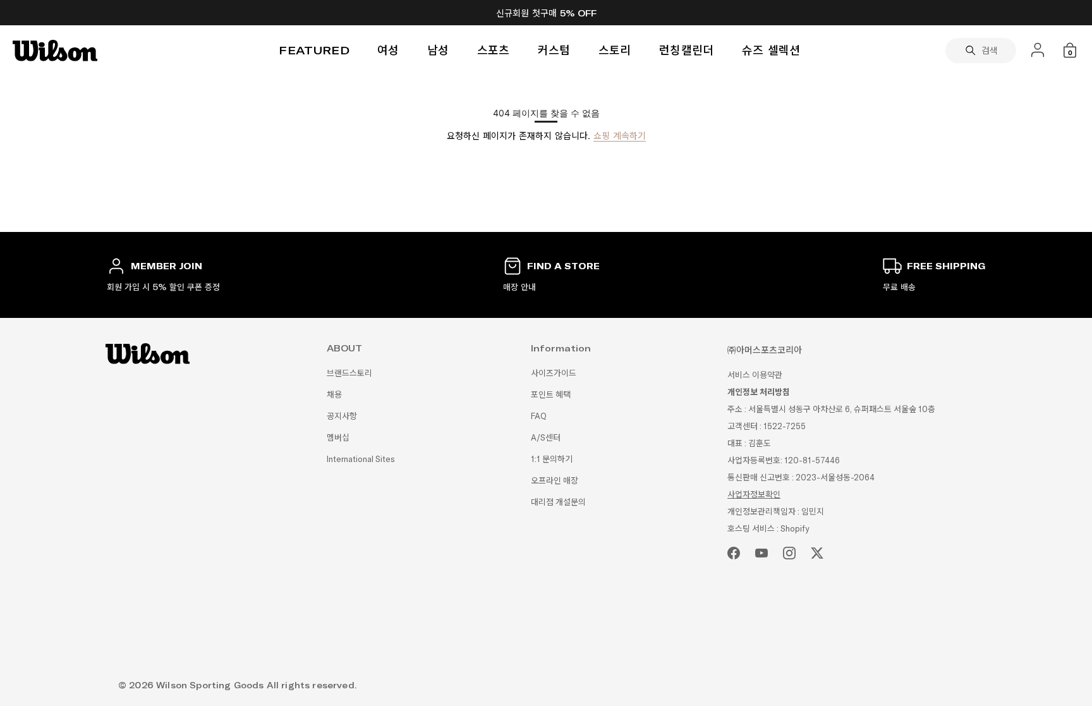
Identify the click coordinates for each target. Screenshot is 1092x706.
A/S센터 (546, 437)
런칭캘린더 (686, 50)
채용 (334, 394)
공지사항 (342, 416)
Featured (314, 50)
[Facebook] (733, 553)
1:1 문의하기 (552, 459)
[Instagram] (789, 553)
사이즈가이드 (553, 373)
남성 (438, 50)
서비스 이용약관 (754, 375)
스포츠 (493, 50)
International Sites (361, 459)
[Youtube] (761, 553)
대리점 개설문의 (558, 502)
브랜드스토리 (349, 373)
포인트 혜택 (551, 394)
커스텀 (554, 50)
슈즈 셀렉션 (771, 50)
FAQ (539, 416)
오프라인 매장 (554, 480)
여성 (388, 50)
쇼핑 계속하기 (619, 136)
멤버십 (338, 437)
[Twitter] (817, 553)
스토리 (614, 50)
